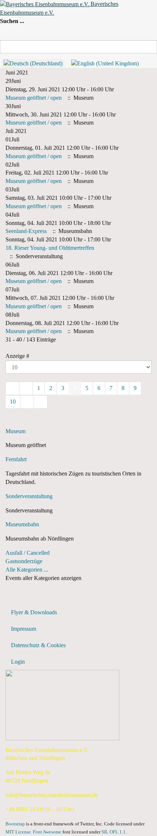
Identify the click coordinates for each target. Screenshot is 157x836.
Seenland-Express (26, 231)
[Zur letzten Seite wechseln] (40, 402)
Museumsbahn (22, 524)
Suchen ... (12, 21)
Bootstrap (15, 824)
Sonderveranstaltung (29, 496)
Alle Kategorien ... (26, 569)
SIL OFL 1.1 (114, 832)
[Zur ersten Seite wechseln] (12, 388)
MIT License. (18, 832)
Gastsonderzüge (23, 561)
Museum (15, 431)
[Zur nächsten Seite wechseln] (27, 402)
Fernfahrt (16, 459)
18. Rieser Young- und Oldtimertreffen (49, 248)
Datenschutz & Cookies (38, 645)
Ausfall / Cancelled (27, 553)
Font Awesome (47, 832)
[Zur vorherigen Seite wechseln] (26, 388)
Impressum (23, 629)
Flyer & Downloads (34, 612)
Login (18, 662)
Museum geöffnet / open (33, 98)
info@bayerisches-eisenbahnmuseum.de (51, 795)
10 (13, 401)
